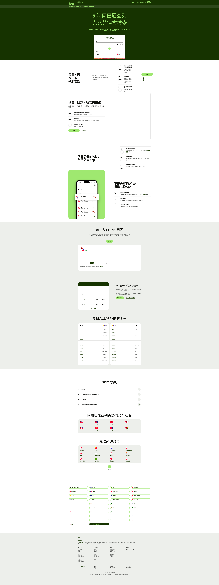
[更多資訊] (84, 289)
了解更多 (143, 80)
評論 (79, 559)
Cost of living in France (82, 543)
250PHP (113, 348)
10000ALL (82, 363)
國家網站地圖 (112, 567)
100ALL (81, 345)
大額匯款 (95, 553)
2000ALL (82, 357)
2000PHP (114, 357)
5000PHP (114, 360)
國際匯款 (95, 549)
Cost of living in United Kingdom (90, 542)
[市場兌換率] (112, 37)
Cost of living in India (121, 542)
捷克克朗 (128, 461)
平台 (82, 2)
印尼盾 (111, 455)
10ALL (81, 335)
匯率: (79, 537)
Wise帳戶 (96, 550)
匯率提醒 (111, 555)
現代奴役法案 (128, 567)
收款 (95, 554)
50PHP (113, 342)
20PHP (113, 338)
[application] (89, 256)
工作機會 (79, 553)
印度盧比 (128, 455)
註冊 (149, 2)
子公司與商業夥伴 (81, 556)
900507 (126, 574)
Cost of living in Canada (100, 543)
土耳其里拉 (82, 461)
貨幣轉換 (111, 550)
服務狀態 (79, 554)
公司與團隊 (80, 549)
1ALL (81, 329)
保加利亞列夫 (129, 450)
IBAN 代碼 (112, 554)
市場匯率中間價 (142, 194)
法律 (95, 566)
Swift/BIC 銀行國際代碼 (114, 553)
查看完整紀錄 (93, 308)
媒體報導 (79, 551)
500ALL (81, 351)
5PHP (113, 332)
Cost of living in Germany (130, 542)
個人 (79, 2)
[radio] (82, 263)
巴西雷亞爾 (97, 461)
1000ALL (81, 354)
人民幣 (96, 450)
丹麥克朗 (82, 450)
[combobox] (119, 44)
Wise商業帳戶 (96, 556)
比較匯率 (111, 556)
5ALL (81, 332)
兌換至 (97, 51)
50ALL (81, 342)
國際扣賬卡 (96, 551)
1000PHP (114, 354)
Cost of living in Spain (91, 543)
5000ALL (82, 360)
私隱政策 (111, 566)
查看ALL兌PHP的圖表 (130, 297)
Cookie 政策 (128, 566)
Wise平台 (96, 555)
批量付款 (95, 559)
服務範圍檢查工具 (81, 561)
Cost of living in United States (102, 542)
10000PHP (114, 363)
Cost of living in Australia (112, 542)
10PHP (113, 335)
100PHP (113, 345)
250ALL (81, 348)
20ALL (81, 338)
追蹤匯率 (109, 241)
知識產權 (95, 568)
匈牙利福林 (97, 455)
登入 (145, 2)
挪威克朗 (112, 461)
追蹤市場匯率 (119, 297)
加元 (81, 455)
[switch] (109, 49)
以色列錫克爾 (113, 450)
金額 (96, 41)
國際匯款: (80, 539)
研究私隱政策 (112, 549)
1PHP (113, 329)
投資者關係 (80, 555)
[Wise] (71, 2)
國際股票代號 (112, 551)
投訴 (95, 567)
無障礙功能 (80, 560)
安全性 (79, 550)
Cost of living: (80, 542)
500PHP (113, 351)
